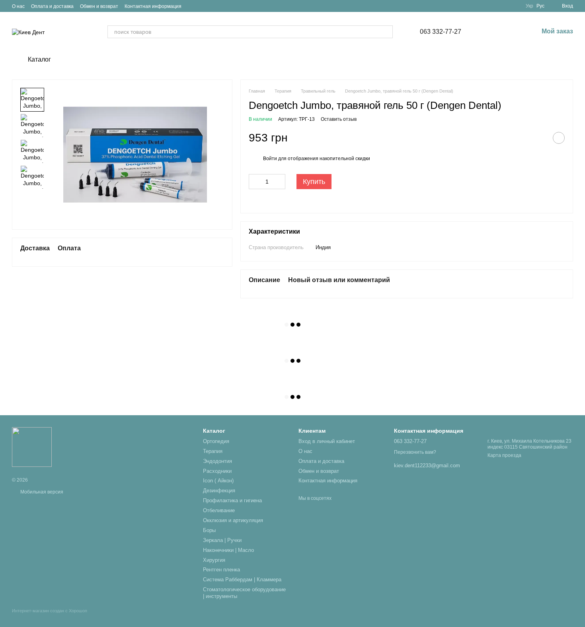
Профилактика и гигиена (232, 500)
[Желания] (511, 31)
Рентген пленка (221, 570)
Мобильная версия (41, 492)
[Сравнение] (490, 31)
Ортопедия (216, 441)
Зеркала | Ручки (222, 540)
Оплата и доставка (52, 6)
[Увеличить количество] (279, 181)
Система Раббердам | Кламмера (242, 579)
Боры (209, 530)
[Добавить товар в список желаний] (559, 138)
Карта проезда (504, 455)
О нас (18, 6)
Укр (529, 6)
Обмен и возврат (99, 6)
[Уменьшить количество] (254, 181)
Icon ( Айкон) (218, 481)
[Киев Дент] (32, 446)
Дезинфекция (219, 490)
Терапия (212, 451)
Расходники (217, 471)
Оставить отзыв (339, 119)
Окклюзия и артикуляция (233, 520)
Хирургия (214, 560)
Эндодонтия (217, 461)
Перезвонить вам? (415, 452)
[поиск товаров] (386, 31)
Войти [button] (270, 158)
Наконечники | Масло (228, 550)
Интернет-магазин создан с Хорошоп (49, 610)
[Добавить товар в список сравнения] (539, 138)
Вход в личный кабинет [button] (326, 441)
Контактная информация (153, 6)
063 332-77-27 (440, 32)
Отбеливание (219, 510)
